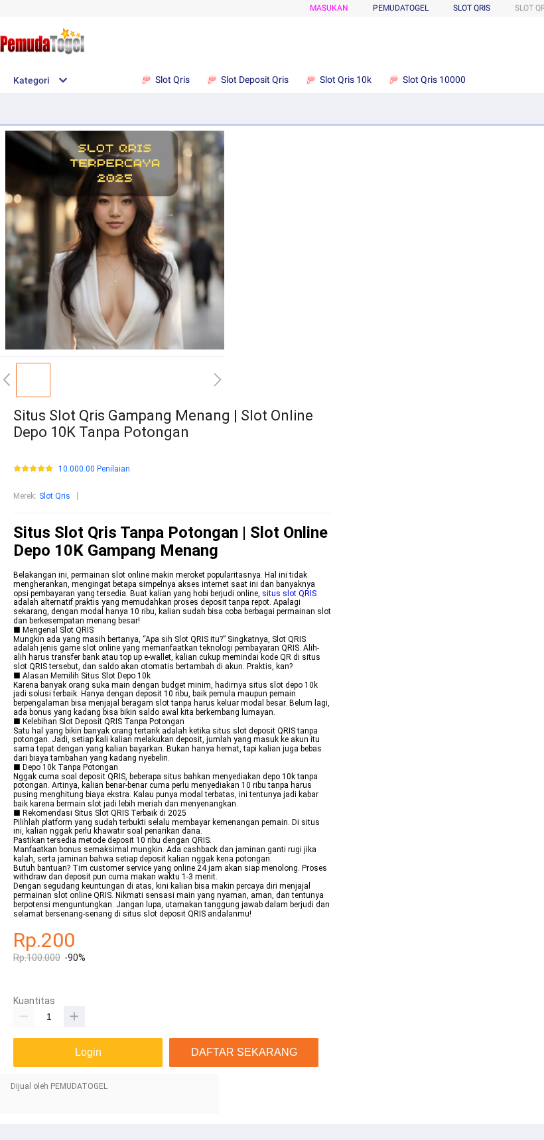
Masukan (329, 8)
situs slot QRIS (289, 593)
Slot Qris (471, 8)
